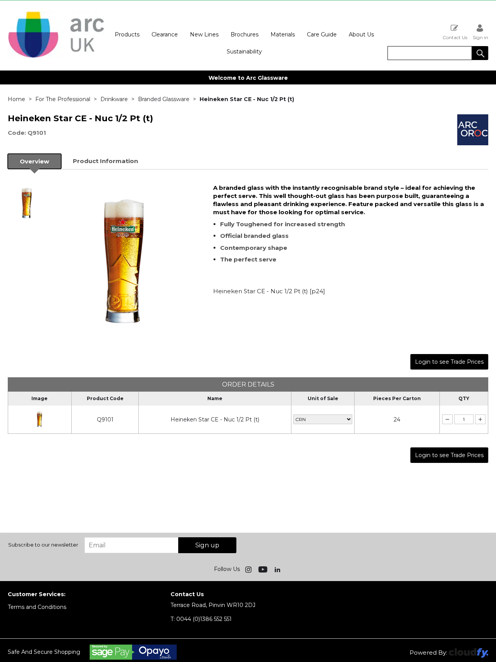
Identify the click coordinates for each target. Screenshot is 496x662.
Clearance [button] (165, 34)
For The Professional (62, 99)
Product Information (105, 161)
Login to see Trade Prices (449, 361)
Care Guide (322, 34)
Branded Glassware (163, 99)
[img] (249, 569)
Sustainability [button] (244, 51)
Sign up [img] (207, 545)
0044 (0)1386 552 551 (201, 619)
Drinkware (114, 99)
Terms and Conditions (37, 607)
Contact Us (455, 37)
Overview (34, 161)
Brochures (244, 34)
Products (127, 34)
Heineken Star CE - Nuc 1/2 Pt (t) (214, 419)
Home (16, 99)
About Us (361, 34)
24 (397, 419)
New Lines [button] (204, 34)
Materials (282, 34)
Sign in (480, 37)
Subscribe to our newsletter (43, 545)
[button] (480, 53)
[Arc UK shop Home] (56, 57)
